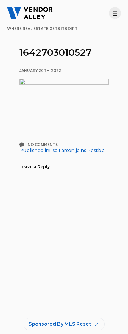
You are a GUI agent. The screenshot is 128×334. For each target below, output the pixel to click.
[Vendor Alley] (30, 13)
